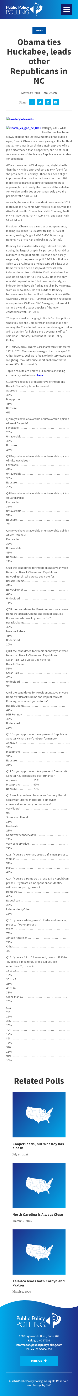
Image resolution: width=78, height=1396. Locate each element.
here (40, 375)
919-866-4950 (44, 1349)
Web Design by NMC (39, 1385)
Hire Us (37, 1361)
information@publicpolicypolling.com (39, 1345)
